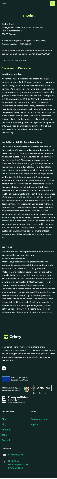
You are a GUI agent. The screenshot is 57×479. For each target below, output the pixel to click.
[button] (52, 3)
